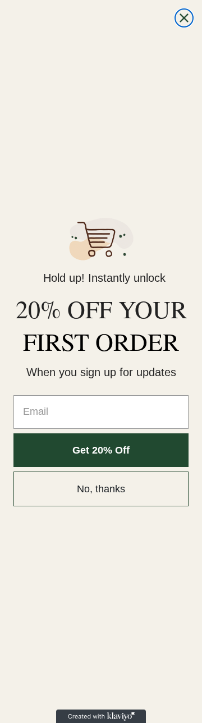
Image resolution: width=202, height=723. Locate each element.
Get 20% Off (101, 450)
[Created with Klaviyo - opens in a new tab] (101, 716)
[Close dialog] (184, 18)
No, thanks (101, 489)
